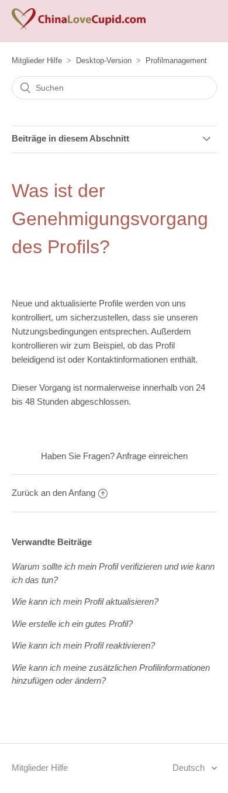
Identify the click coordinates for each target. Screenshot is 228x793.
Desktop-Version (104, 60)
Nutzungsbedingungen (54, 331)
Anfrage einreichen (152, 456)
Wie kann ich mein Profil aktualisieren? (85, 601)
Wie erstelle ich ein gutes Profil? (72, 624)
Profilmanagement (176, 60)
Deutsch (189, 768)
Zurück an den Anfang (53, 493)
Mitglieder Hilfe (37, 60)
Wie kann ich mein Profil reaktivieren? (83, 645)
